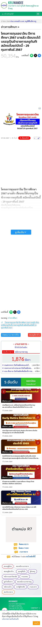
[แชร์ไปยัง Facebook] (39, 55)
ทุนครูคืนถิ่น (21, 571)
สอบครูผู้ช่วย (8, 566)
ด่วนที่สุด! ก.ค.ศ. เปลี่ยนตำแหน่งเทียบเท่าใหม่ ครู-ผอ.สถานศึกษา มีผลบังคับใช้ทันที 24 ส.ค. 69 (18, 406)
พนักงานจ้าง (8, 587)
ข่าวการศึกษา (12, 318)
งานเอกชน (24, 576)
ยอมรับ (36, 623)
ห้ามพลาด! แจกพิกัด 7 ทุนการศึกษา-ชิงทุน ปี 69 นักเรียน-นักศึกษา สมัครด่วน (18, 482)
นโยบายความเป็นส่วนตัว (10, 619)
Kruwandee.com (13, 610)
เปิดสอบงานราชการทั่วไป (10, 335)
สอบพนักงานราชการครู (24, 582)
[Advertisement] (21, 83)
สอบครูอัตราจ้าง (34, 335)
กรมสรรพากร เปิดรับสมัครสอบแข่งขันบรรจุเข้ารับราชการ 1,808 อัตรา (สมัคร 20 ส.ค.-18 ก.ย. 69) (17, 365)
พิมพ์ (15, 138)
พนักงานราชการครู (21, 352)
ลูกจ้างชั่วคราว (8, 582)
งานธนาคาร (33, 587)
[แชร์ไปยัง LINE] (31, 55)
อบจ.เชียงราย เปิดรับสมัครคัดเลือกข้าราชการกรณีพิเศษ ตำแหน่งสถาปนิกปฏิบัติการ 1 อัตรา (19, 371)
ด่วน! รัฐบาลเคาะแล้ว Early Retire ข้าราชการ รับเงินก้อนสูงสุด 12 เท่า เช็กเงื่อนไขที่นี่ (19, 431)
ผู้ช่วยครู (32, 571)
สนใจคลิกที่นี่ (30, 556)
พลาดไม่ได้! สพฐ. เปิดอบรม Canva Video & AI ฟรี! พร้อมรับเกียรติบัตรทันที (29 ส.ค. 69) (19, 508)
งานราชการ (23, 552)
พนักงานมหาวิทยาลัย (10, 576)
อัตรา (21, 358)
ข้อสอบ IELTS (23, 544)
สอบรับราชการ (8, 352)
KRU (15, 2)
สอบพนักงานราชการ (22, 566)
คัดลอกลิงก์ (25, 138)
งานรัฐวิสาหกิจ (20, 587)
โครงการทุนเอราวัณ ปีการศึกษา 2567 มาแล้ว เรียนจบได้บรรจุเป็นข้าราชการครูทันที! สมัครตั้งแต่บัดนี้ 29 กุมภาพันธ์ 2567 (20, 325)
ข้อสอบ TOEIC (24, 548)
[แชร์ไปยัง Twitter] (35, 55)
